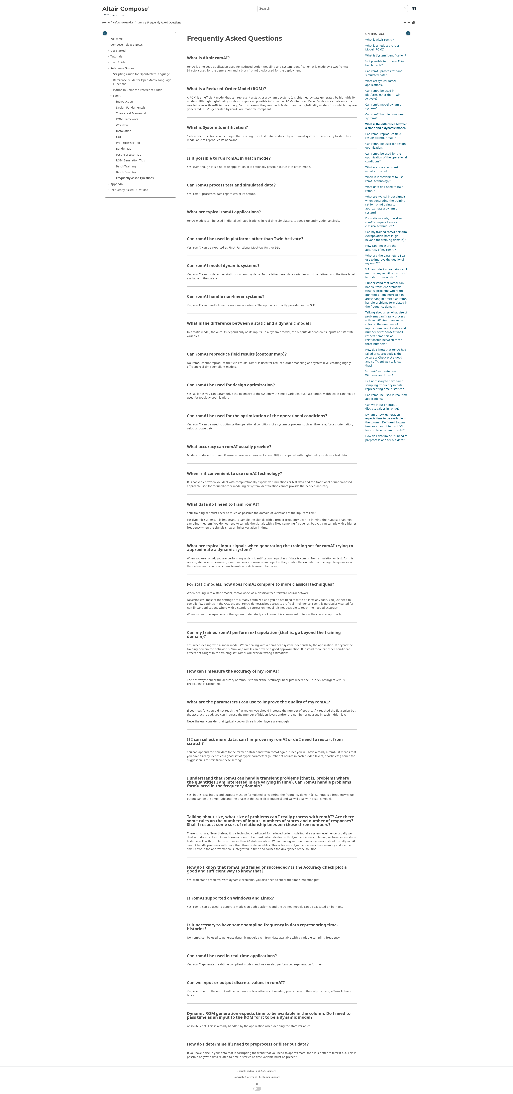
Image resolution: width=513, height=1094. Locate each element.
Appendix (116, 184)
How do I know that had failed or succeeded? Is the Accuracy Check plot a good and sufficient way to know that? (385, 358)
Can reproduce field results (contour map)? (383, 136)
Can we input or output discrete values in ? (382, 407)
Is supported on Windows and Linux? (380, 373)
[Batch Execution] (405, 23)
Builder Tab (123, 149)
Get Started (118, 51)
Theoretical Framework (131, 113)
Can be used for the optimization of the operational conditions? (386, 158)
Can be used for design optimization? (385, 146)
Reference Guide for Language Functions (142, 82)
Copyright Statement (245, 1077)
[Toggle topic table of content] (408, 33)
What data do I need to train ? (384, 189)
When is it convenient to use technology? (384, 179)
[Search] (404, 9)
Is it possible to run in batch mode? (384, 63)
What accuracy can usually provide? (382, 169)
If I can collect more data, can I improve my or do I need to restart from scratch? (386, 273)
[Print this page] (414, 22)
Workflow (122, 125)
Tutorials (116, 56)
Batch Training (126, 166)
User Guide (117, 62)
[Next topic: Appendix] (409, 23)
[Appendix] (409, 23)
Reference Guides (123, 22)
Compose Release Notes (126, 45)
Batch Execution (126, 172)
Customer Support (269, 1077)
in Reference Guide (137, 90)
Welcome (116, 39)
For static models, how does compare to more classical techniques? (384, 222)
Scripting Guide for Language (141, 74)
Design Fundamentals (130, 108)
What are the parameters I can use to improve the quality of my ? (386, 260)
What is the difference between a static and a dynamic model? (386, 126)
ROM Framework (127, 119)
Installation (123, 131)
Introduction (124, 102)
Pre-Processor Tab (128, 143)
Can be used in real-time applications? (386, 397)
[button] (108, 39)
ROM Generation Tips (130, 160)
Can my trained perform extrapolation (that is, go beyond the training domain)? (386, 236)
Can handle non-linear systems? (385, 116)
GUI (118, 137)
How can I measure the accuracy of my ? (380, 248)
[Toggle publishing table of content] (105, 33)
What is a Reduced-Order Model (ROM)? (382, 48)
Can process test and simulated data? (384, 73)
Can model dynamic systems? (383, 107)
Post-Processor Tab (128, 155)
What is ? (379, 40)
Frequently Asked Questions (164, 22)
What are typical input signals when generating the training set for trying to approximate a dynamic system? (385, 205)
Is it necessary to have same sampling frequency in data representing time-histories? (384, 385)
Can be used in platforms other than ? (383, 95)
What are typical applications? (380, 83)
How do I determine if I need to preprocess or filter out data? (386, 438)
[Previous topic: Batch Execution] (405, 23)
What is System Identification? (385, 55)
